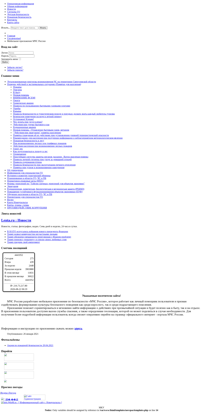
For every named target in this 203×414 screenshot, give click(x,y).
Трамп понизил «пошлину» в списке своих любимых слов (37, 239)
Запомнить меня (9, 59)
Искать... (5, 27)
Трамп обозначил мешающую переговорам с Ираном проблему (39, 237)
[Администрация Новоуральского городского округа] (5, 381)
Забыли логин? (14, 67)
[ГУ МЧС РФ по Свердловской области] (19, 369)
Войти (5, 62)
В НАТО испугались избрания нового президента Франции (37, 231)
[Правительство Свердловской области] (19, 377)
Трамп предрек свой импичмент (23, 242)
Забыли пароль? (15, 70)
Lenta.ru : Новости (16, 220)
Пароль (5, 56)
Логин (4, 52)
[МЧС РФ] (19, 360)
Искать (43, 28)
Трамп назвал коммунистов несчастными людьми (32, 234)
